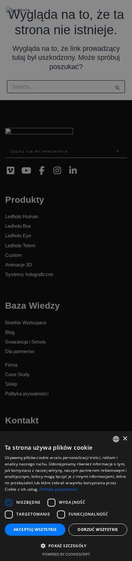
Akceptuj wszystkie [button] (35, 529)
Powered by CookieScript (66, 554)
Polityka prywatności (58, 489)
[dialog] (66, 280)
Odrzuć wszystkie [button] (98, 529)
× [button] (124, 438)
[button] (66, 545)
